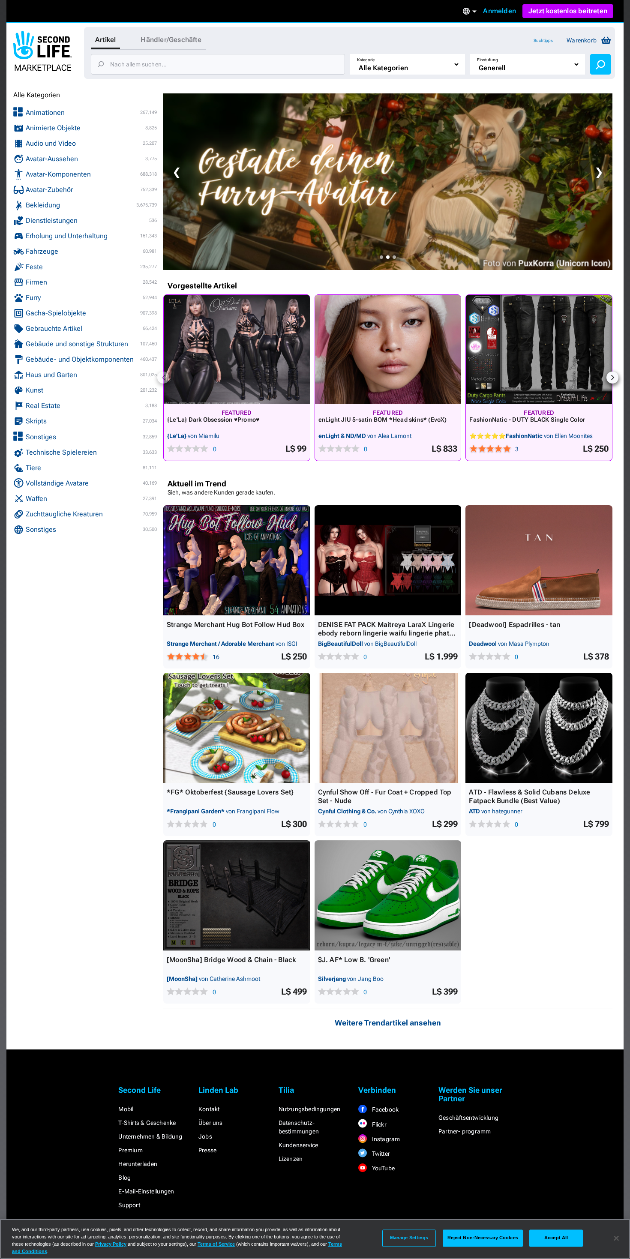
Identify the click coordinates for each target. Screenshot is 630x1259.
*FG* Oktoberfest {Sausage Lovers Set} (230, 792)
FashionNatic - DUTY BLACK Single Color (527, 419)
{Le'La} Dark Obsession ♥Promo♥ (213, 419)
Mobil (125, 1109)
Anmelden (499, 11)
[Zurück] (163, 378)
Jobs (205, 1136)
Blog (124, 1177)
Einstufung (487, 59)
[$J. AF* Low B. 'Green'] (388, 895)
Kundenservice (298, 1145)
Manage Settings (409, 1238)
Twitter (380, 1153)
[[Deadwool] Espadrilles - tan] (538, 560)
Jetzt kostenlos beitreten (567, 11)
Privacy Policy (110, 1244)
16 (216, 656)
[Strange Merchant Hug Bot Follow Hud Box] (236, 560)
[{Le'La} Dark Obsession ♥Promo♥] (237, 349)
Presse (207, 1150)
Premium (130, 1150)
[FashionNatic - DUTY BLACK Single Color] (539, 349)
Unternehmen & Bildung (150, 1136)
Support (129, 1205)
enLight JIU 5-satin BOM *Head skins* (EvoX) (382, 419)
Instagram (385, 1139)
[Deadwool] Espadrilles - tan (514, 625)
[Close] (616, 1238)
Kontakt (208, 1109)
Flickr (378, 1124)
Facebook (384, 1109)
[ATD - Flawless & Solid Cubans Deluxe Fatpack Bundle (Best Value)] (538, 728)
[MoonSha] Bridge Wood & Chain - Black (231, 960)
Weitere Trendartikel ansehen (388, 1022)
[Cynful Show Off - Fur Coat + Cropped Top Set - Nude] (388, 728)
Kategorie (366, 59)
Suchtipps (543, 40)
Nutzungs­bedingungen (310, 1109)
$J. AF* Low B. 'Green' (354, 960)
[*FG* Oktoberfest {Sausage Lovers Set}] (236, 728)
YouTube (382, 1168)
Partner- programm (464, 1131)
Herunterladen (137, 1163)
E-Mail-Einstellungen (146, 1191)
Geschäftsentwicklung (468, 1117)
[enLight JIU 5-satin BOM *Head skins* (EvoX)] (388, 349)
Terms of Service (216, 1244)
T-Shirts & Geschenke (147, 1122)
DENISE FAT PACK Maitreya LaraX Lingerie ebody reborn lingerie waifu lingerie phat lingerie (386, 633)
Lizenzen (291, 1158)
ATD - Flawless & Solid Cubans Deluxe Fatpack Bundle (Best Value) (529, 796)
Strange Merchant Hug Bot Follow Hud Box (235, 625)
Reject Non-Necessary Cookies (482, 1238)
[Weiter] (612, 378)
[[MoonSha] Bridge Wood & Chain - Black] (236, 895)
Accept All (556, 1238)
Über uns (210, 1122)
